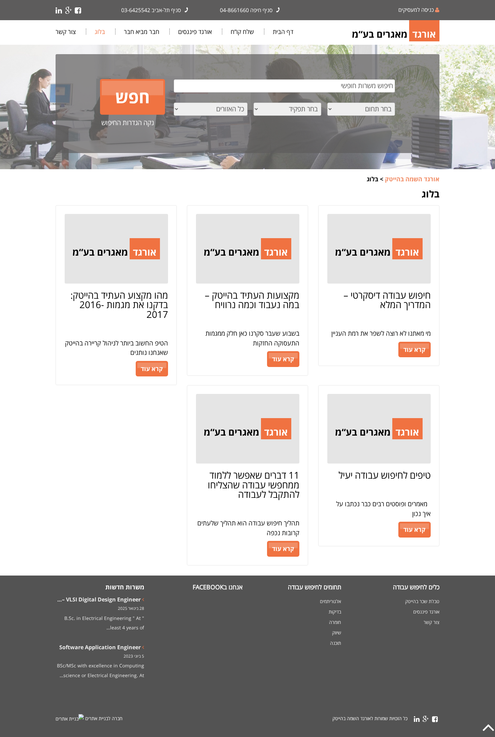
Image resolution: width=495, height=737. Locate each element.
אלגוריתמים (330, 601)
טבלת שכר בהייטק (422, 601)
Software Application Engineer (100, 647)
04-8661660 (234, 10)
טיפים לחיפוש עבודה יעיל (384, 475)
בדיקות (335, 612)
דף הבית (283, 32)
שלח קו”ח (242, 32)
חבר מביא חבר (141, 32)
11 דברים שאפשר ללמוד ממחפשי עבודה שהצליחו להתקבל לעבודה (253, 485)
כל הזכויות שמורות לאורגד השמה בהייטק (369, 718)
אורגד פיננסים (195, 32)
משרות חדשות (124, 587)
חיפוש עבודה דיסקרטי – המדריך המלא (387, 300)
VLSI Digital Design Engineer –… (99, 599)
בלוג (100, 32)
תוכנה (335, 643)
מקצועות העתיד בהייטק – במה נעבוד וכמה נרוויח (252, 300)
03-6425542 (135, 10)
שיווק (336, 632)
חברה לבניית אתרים (104, 718)
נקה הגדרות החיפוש (127, 122)
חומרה (335, 622)
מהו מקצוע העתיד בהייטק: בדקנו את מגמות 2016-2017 (119, 305)
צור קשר (66, 32)
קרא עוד (414, 349)
